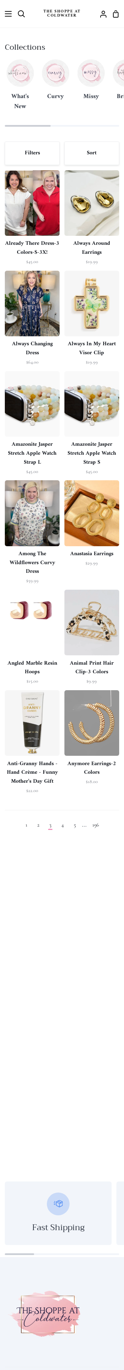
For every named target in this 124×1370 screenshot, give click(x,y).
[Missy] (91, 83)
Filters (32, 153)
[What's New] (20, 88)
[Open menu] (6, 14)
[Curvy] (55, 83)
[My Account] (100, 14)
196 (95, 824)
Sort (91, 153)
